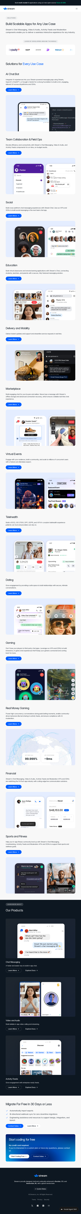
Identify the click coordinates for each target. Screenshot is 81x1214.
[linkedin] (43, 1206)
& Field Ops (35, 139)
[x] (32, 1206)
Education (11, 265)
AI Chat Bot (12, 74)
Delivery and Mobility (18, 328)
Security (46, 1199)
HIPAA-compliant (43, 522)
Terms (34, 1199)
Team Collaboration (17, 139)
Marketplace (13, 388)
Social (9, 202)
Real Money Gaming (17, 708)
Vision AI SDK (61, 3)
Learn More (12, 90)
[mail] (49, 1206)
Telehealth (12, 517)
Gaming (10, 642)
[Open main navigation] (77, 9)
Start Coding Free (17, 1156)
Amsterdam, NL (31, 1183)
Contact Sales (13, 1126)
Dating (9, 580)
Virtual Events (14, 454)
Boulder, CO (59, 1181)
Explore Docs (30, 970)
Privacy (39, 1199)
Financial (11, 773)
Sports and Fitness (16, 836)
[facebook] (38, 1206)
